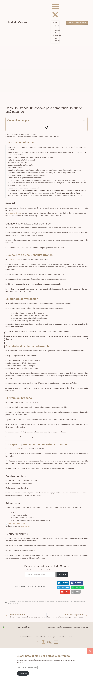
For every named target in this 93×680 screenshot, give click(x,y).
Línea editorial (40, 637)
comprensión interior (31, 601)
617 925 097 (26, 526)
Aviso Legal (51, 637)
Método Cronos (17, 22)
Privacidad (61, 637)
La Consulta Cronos (12, 448)
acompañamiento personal (16, 601)
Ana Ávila (57, 24)
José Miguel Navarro (58, 30)
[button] (55, 10)
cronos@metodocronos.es (17, 523)
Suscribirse (62, 574)
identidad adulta (55, 601)
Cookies (70, 637)
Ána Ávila (51, 627)
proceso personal (80, 601)
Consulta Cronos (14, 213)
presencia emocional (67, 601)
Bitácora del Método (81, 627)
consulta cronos (44, 601)
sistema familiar (13, 604)
